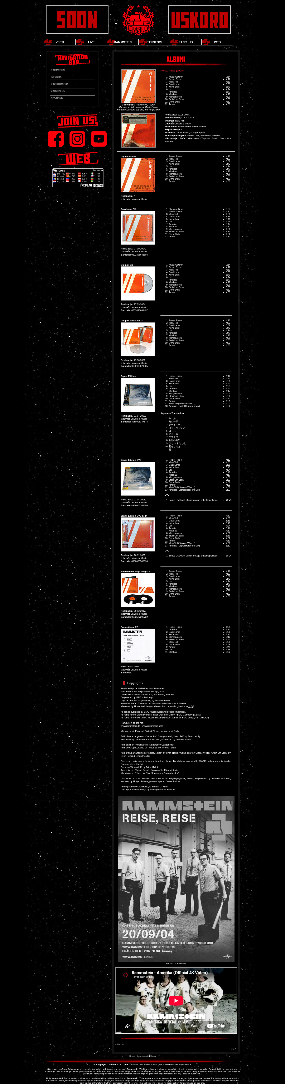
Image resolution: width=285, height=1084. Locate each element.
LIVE (91, 42)
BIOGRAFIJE (58, 91)
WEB (217, 42)
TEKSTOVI (154, 42)
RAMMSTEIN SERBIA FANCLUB (146, 1064)
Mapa (153, 1056)
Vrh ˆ (233, 1049)
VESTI (60, 42)
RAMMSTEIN (123, 42)
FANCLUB (186, 42)
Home (132, 1056)
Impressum (143, 1056)
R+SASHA (184, 1064)
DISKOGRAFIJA (59, 84)
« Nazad (119, 1044)
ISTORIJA (56, 77)
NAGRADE (57, 97)
